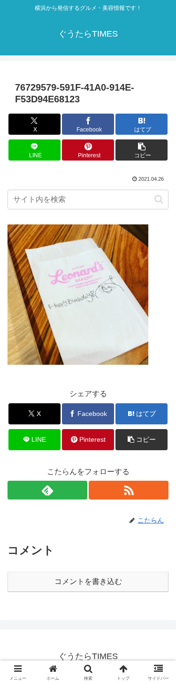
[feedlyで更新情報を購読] (47, 490)
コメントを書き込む (88, 581)
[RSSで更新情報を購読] (128, 490)
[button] (141, 150)
